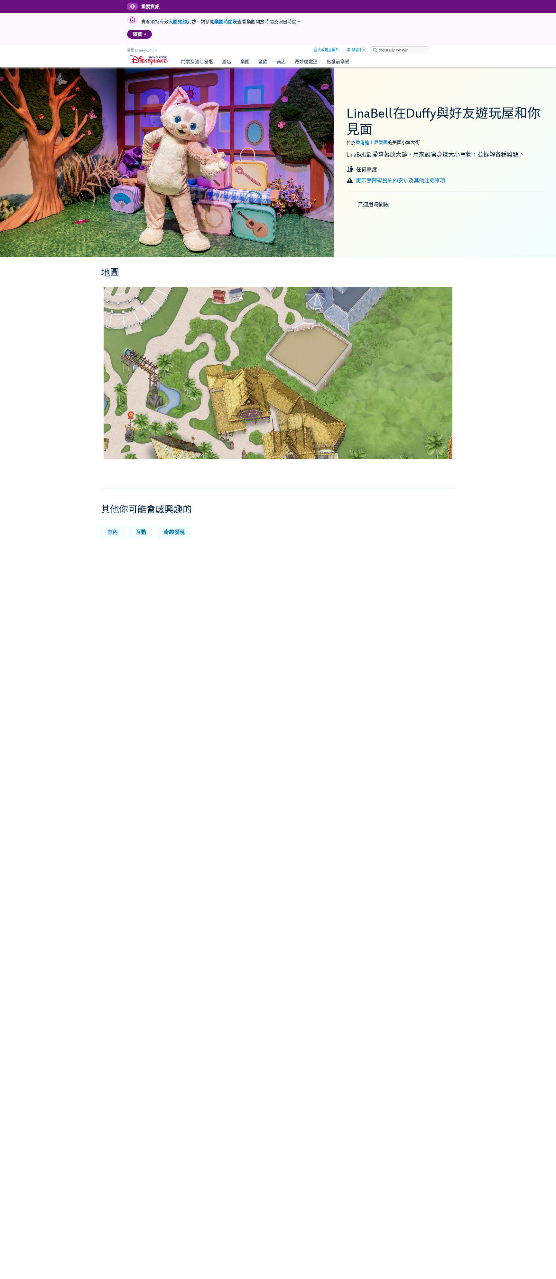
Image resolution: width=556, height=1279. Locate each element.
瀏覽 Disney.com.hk (142, 50)
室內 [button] (112, 532)
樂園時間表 (225, 21)
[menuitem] (145, 34)
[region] (139, 34)
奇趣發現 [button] (174, 532)
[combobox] (400, 50)
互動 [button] (141, 532)
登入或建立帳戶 (326, 50)
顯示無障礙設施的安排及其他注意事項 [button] (400, 181)
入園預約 (178, 21)
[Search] (375, 50)
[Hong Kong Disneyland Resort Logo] (148, 60)
